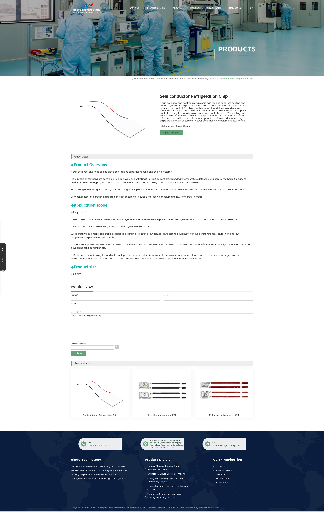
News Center (222, 478)
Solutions (220, 474)
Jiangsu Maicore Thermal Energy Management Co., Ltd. (164, 467)
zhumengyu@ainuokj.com (176, 126)
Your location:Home (144, 78)
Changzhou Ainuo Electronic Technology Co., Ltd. (192, 78)
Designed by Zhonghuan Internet (202, 507)
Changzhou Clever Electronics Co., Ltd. (166, 474)
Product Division (224, 470)
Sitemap (171, 507)
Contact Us (222, 482)
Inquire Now (171, 133)
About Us (220, 466)
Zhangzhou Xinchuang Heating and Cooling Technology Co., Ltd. (165, 496)
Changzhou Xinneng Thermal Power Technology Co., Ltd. (165, 480)
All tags (180, 507)
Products (160, 78)
